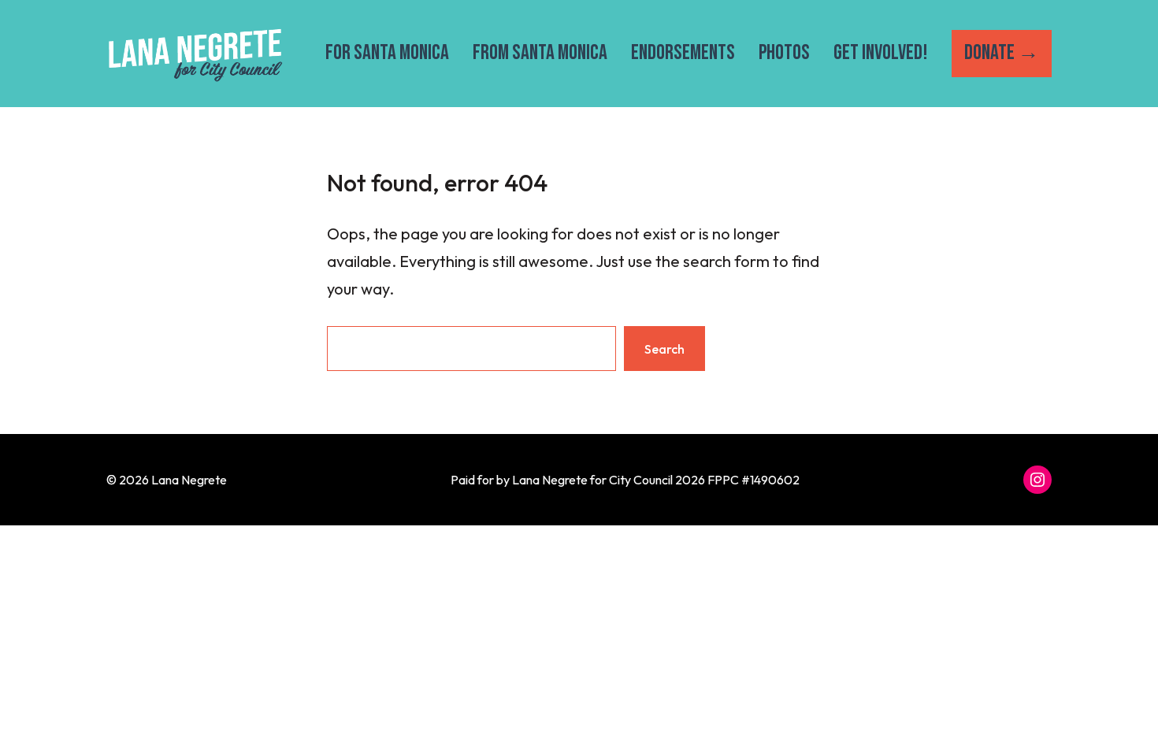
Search (664, 349)
